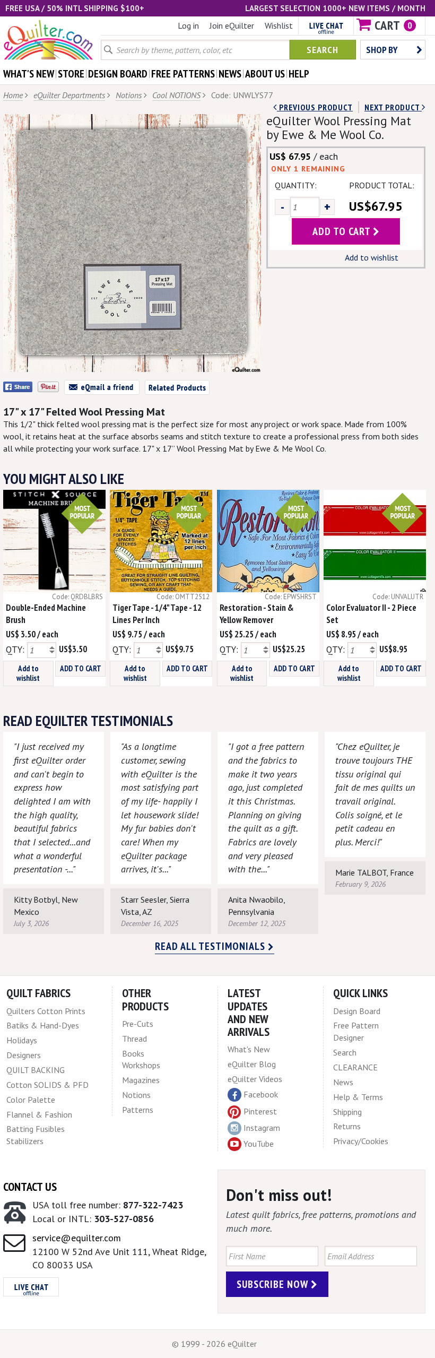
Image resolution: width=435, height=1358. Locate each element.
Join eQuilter (232, 25)
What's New (249, 1049)
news (230, 73)
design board (117, 73)
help (299, 73)
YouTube (258, 1143)
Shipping (347, 1111)
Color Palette (30, 1099)
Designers (23, 1055)
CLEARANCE (355, 1067)
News (343, 1082)
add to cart (342, 231)
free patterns (183, 73)
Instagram (261, 1127)
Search (322, 50)
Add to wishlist (371, 257)
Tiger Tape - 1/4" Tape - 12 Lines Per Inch (157, 614)
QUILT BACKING (35, 1070)
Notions (129, 95)
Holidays (21, 1040)
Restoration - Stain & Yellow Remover (257, 614)
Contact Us (30, 1186)
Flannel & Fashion (39, 1114)
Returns (347, 1126)
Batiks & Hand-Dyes (42, 1025)
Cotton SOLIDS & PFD (47, 1084)
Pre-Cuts (137, 1023)
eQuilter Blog (252, 1064)
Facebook (260, 1094)
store (71, 73)
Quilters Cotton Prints (45, 1011)
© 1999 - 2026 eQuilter (214, 1343)
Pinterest (260, 1111)
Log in (188, 25)
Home (13, 95)
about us (265, 73)
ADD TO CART (80, 668)
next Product (393, 107)
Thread (134, 1038)
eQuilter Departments (69, 95)
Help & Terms (358, 1097)
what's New (28, 73)
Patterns (137, 1109)
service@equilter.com (76, 1238)
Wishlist (279, 25)
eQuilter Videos (255, 1079)
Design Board (356, 1011)
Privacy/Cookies (360, 1141)
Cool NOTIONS (176, 95)
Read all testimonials (211, 946)
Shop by (382, 50)
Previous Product (315, 107)
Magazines (141, 1080)
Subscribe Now (274, 1284)
